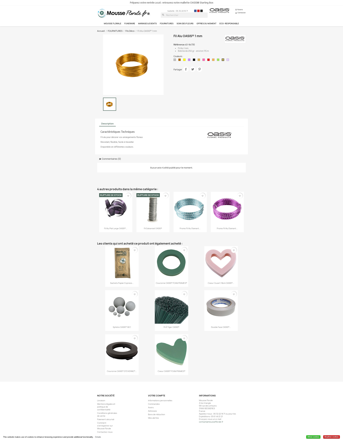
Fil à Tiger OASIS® (171, 327)
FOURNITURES (167, 23)
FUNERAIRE (129, 23)
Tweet (192, 69)
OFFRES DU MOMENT (206, 23)
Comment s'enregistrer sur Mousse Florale (105, 426)
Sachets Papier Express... (122, 283)
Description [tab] (107, 123)
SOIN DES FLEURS (185, 23)
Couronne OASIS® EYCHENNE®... (122, 371)
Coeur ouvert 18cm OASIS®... (221, 283)
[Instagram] (201, 11)
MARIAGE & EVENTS (147, 23)
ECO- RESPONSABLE (229, 23)
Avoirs (151, 407)
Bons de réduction (156, 414)
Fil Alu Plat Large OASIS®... (115, 228)
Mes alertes (153, 418)
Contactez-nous (105, 432)
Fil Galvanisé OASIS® (153, 228)
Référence (179, 44)
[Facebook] (195, 11)
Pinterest (199, 69)
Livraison (101, 400)
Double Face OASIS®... (221, 327)
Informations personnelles (160, 400)
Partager (186, 69)
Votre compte (156, 395)
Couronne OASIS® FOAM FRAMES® (171, 283)
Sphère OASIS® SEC (122, 327)
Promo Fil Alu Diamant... (190, 228)
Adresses (152, 411)
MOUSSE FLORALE (112, 23)
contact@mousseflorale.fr (211, 422)
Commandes (154, 404)
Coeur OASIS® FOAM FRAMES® (171, 371)
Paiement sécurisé (105, 419)
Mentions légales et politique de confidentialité (106, 407)
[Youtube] (198, 11)
